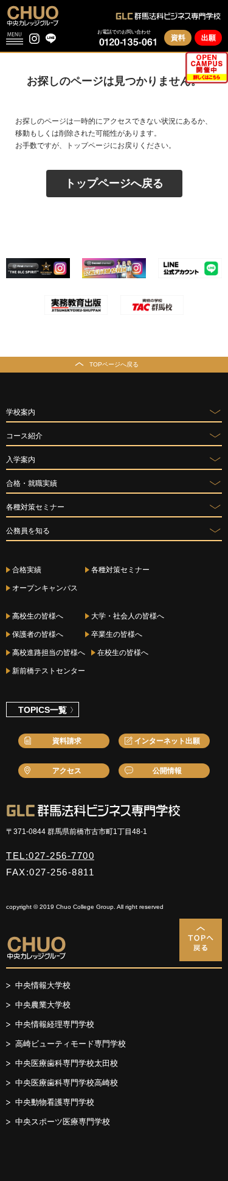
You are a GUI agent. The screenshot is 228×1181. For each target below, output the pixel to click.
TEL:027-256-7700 (50, 855)
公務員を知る (28, 531)
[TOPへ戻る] (200, 940)
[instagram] (34, 38)
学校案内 (20, 412)
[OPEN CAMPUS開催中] (206, 67)
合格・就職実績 (31, 483)
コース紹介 (24, 436)
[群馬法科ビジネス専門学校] (169, 16)
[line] (51, 38)
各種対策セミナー (35, 507)
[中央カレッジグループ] (33, 15)
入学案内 (20, 459)
